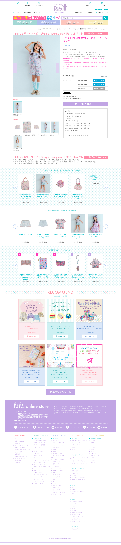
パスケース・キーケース (59, 459)
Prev (15, 187)
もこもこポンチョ (38, 455)
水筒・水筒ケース (57, 464)
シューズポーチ (57, 447)
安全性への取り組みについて (22, 449)
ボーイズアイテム (38, 479)
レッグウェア (94, 449)
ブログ (18, 5)
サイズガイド (91, 12)
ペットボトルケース (77, 473)
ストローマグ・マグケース (41, 440)
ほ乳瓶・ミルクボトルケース (79, 463)
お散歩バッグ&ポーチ (77, 517)
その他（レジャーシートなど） (80, 479)
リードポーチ (75, 510)
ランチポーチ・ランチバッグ (79, 477)
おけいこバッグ (57, 466)
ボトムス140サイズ (73, 29)
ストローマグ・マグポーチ (78, 461)
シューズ (55, 483)
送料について (59, 427)
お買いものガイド (19, 441)
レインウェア (94, 453)
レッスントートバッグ (58, 445)
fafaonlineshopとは (80, 12)
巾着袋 (54, 449)
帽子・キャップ (57, 485)
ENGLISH (98, 9)
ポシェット (75, 447)
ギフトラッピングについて (22, 445)
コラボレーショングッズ (59, 492)
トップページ (17, 12)
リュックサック (57, 468)
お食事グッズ (56, 461)
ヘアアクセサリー (95, 458)
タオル (35, 458)
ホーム (73, 485)
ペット (73, 499)
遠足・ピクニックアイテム (78, 468)
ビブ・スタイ (37, 449)
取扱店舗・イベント (39, 5)
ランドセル (56, 440)
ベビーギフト (37, 438)
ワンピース (93, 440)
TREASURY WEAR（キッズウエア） (52, 29)
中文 (106, 9)
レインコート (75, 506)
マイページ (37, 12)
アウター (93, 442)
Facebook (27, 5)
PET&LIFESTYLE (72, 22)
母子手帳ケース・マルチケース (80, 440)
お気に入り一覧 (102, 5)
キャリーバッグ (76, 514)
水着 (54, 472)
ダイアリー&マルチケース (78, 521)
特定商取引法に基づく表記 (22, 456)
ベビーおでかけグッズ (77, 455)
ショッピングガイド (103, 12)
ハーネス (74, 504)
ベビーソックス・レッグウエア (42, 460)
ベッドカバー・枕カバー (78, 491)
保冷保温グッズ (76, 519)
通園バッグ (56, 479)
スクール (55, 438)
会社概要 (17, 454)
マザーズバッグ (38, 472)
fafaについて (18, 439)
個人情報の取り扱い (20, 458)
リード (73, 508)
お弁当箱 (74, 475)
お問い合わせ (22, 420)
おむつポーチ (37, 470)
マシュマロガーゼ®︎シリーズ (41, 462)
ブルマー (36, 453)
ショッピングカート (90, 5)
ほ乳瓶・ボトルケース (39, 442)
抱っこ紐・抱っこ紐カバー (41, 474)
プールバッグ (56, 474)
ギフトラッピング (75, 427)
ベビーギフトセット (39, 481)
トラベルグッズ (76, 438)
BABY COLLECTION (25, 22)
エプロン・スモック (39, 451)
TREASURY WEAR (96, 22)
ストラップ (56, 487)
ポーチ (73, 449)
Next (106, 187)
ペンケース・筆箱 (57, 453)
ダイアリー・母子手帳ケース (41, 445)
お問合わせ (18, 460)
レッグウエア (56, 481)
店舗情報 (104, 427)
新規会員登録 (27, 12)
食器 (73, 494)
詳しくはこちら (31, 336)
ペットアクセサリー (77, 512)
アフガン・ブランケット (40, 464)
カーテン (74, 489)
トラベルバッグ (76, 445)
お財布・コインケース (58, 470)
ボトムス (65, 29)
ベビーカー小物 (38, 477)
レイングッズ (56, 477)
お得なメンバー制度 (43, 427)
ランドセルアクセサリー (59, 442)
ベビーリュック (38, 447)
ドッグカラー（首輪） (77, 501)
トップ (39, 29)
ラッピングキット (38, 483)
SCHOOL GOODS (48, 22)
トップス (93, 445)
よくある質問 (91, 427)
